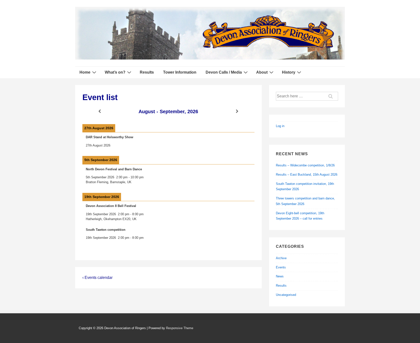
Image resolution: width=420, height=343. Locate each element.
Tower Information (179, 72)
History (288, 72)
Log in (280, 126)
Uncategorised (286, 295)
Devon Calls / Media (224, 72)
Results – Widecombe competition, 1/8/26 (305, 165)
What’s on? (115, 72)
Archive (281, 258)
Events (281, 267)
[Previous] (99, 111)
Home (84, 72)
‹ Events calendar (97, 277)
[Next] (237, 111)
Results (147, 72)
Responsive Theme (179, 328)
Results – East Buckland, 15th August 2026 (306, 174)
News (280, 276)
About (262, 72)
